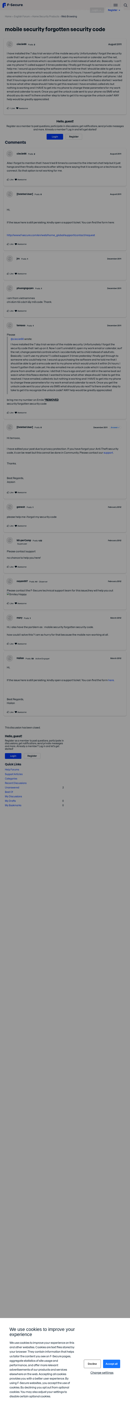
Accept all (111, 1364)
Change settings (102, 1372)
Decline (92, 1364)
